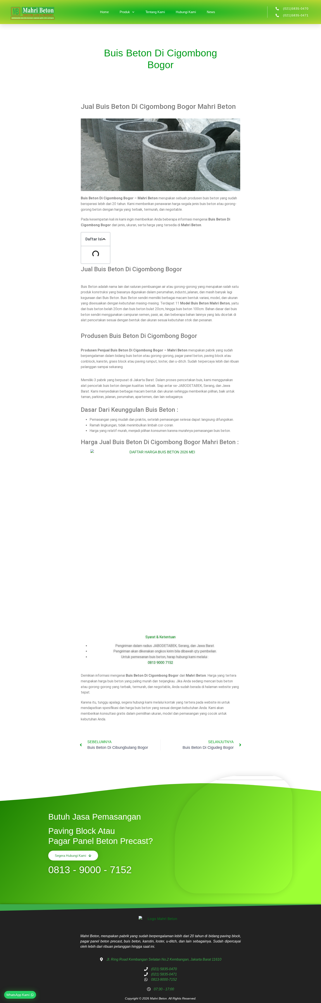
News (211, 12)
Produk (125, 12)
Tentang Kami (155, 12)
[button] (104, 239)
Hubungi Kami (186, 12)
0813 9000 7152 (160, 663)
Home (104, 12)
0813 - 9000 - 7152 (90, 869)
